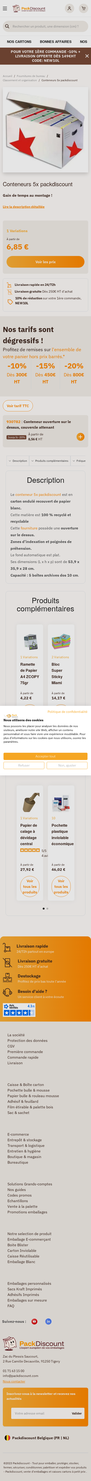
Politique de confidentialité (68, 711)
